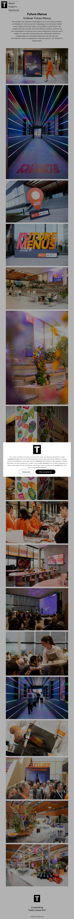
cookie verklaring (43, 463)
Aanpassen (26, 472)
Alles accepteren (45, 472)
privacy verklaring (41, 467)
